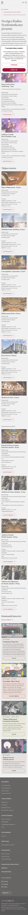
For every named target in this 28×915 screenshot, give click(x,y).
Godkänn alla (14, 70)
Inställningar (14, 65)
